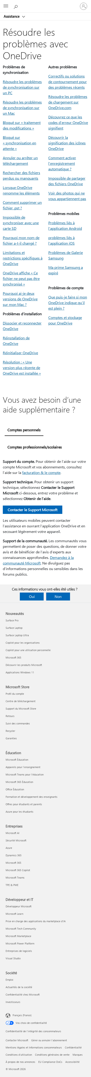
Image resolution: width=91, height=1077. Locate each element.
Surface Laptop (14, 627)
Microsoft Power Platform (20, 943)
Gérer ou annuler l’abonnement (49, 1040)
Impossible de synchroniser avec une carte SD (21, 223)
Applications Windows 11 (20, 672)
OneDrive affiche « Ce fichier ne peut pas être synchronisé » (21, 278)
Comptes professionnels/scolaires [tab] (34, 446)
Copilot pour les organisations (23, 642)
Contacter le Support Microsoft (32, 509)
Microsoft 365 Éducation (19, 782)
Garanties (11, 738)
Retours (10, 716)
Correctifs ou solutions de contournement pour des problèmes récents (67, 82)
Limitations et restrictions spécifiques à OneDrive (22, 258)
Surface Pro (12, 620)
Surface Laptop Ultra (17, 635)
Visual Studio (13, 958)
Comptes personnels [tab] (24, 429)
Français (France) (22, 1015)
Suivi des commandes (18, 723)
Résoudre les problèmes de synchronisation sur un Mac (22, 108)
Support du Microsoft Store (21, 708)
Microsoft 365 (13, 657)
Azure (9, 848)
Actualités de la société (19, 987)
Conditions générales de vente (52, 1054)
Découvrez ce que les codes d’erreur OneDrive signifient (68, 122)
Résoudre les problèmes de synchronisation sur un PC (22, 87)
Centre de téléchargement (20, 701)
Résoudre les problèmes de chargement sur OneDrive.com (67, 102)
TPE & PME (12, 885)
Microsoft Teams (15, 877)
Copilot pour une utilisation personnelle (28, 650)
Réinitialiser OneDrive (20, 352)
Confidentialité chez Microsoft (23, 994)
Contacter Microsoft (17, 1040)
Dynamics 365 (13, 855)
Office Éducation (15, 789)
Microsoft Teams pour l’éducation (25, 774)
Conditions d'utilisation (19, 1054)
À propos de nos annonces (20, 1062)
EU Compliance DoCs (50, 1062)
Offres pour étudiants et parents (24, 804)
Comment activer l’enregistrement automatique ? (62, 163)
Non (58, 596)
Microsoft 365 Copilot (18, 870)
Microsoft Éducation (17, 759)
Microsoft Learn (14, 913)
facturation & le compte (41, 472)
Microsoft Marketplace (18, 936)
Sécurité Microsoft (16, 840)
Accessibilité (72, 1062)
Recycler (10, 731)
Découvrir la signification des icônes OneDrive (67, 143)
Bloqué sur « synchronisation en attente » (19, 143)
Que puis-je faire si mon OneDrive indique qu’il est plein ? (67, 303)
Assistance (12, 16)
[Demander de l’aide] (16, 6)
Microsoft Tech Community (21, 928)
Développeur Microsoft (19, 906)
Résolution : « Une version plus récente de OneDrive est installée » (22, 368)
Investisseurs (13, 1002)
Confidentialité (73, 1047)
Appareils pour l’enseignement (23, 767)
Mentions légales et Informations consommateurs (34, 1047)
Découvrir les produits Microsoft (24, 665)
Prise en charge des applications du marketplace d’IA (36, 921)
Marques (78, 1054)
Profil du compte (15, 693)
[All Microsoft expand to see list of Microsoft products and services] (5, 6)
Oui (32, 596)
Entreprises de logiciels (19, 951)
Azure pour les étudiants (19, 811)
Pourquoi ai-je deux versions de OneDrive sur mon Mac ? (20, 299)
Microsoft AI (12, 833)
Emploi (9, 979)
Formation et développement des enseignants (31, 796)
